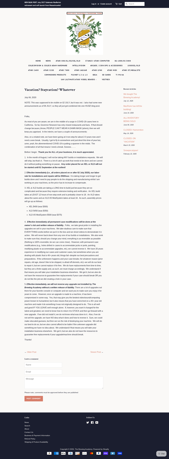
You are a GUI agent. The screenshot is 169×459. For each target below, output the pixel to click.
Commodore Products (55, 75)
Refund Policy (29, 439)
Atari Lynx (97, 70)
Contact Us (28, 432)
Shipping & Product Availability (36, 442)
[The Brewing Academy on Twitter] (87, 423)
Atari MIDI (112, 70)
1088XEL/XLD (134, 65)
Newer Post (96, 352)
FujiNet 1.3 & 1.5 (79, 75)
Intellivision (78, 65)
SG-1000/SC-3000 (123, 61)
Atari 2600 (33, 70)
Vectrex (106, 79)
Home (38, 61)
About (26, 429)
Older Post (31, 352)
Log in (94, 4)
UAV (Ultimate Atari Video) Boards (78, 79)
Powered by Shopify (101, 449)
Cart (120, 4)
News (48, 61)
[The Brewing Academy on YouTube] (96, 423)
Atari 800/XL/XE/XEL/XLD (68, 61)
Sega (95, 75)
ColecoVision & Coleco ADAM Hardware (47, 65)
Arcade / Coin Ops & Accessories (106, 65)
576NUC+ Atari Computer (97, 61)
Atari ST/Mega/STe (131, 70)
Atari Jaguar (80, 70)
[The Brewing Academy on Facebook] (92, 423)
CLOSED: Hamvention (133, 130)
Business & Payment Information (37, 435)
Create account (106, 4)
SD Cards (106, 75)
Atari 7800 (64, 70)
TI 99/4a (120, 75)
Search (27, 426)
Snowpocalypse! (130, 150)
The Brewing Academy (83, 449)
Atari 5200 (49, 70)
